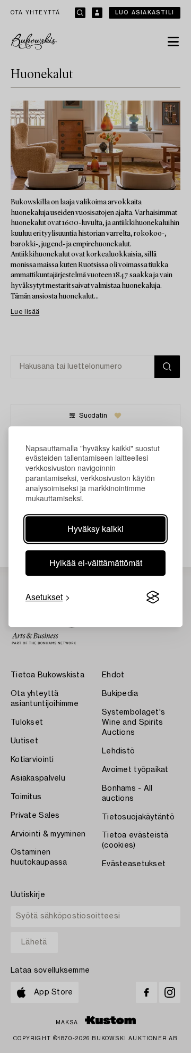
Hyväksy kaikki (95, 529)
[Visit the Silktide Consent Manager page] (153, 597)
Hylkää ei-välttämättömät (95, 563)
